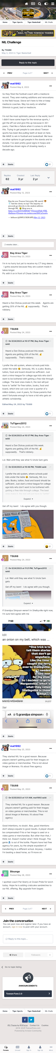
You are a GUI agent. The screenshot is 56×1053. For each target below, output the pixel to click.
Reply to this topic (28, 62)
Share (14, 955)
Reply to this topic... (18, 939)
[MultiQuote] (3, 164)
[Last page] (52, 73)
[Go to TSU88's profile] (5, 331)
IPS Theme (12, 1025)
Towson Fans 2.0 (14, 993)
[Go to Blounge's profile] (5, 873)
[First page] (4, 73)
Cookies (45, 1025)
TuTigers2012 (18, 423)
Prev (9, 73)
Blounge (15, 871)
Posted (19, 87)
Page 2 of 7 (28, 73)
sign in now (17, 927)
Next (46, 73)
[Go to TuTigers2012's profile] (5, 425)
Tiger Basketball (23, 53)
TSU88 (8, 50)
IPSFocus (24, 1025)
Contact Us (34, 1025)
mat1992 (37, 797)
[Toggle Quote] (6, 341)
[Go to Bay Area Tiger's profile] (5, 255)
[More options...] (51, 86)
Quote (10, 164)
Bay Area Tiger (19, 253)
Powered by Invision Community (28, 1031)
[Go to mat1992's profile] (5, 85)
